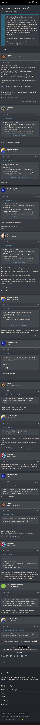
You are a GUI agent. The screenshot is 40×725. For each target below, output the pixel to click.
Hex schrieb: (6, 308)
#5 (38, 242)
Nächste (21, 647)
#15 (38, 626)
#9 (38, 423)
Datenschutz (26, 716)
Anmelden (4, 704)
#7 (38, 349)
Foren (2, 693)
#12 (38, 510)
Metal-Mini (10, 107)
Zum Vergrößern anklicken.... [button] (20, 135)
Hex (8, 234)
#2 (38, 115)
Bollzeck (5, 11)
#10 (38, 462)
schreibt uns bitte (29, 38)
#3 (38, 156)
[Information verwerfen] (36, 17)
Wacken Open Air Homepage (9, 690)
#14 (38, 592)
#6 (38, 305)
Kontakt (3, 696)
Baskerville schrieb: (8, 486)
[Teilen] (35, 63)
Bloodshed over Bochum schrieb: (13, 630)
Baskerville (10, 454)
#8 (38, 391)
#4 (38, 196)
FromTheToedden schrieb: (10, 395)
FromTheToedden (12, 149)
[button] (3, 2)
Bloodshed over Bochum (15, 584)
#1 (38, 62)
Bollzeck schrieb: (8, 118)
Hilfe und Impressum (8, 719)
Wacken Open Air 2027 (8, 713)
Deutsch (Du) (23, 713)
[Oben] (20, 719)
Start (16, 719)
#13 (38, 550)
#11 (38, 482)
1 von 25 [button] (14, 647)
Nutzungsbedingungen (14, 716)
